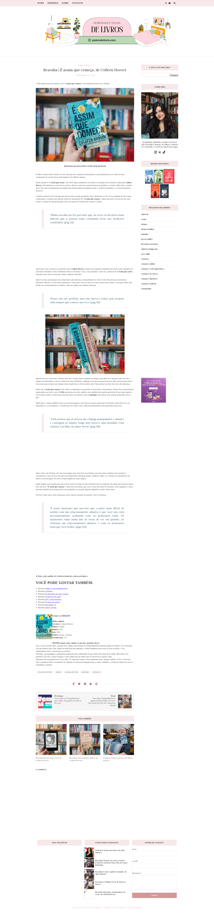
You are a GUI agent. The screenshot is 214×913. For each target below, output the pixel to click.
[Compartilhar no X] (79, 684)
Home (41, 3)
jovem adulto (147, 239)
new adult (145, 254)
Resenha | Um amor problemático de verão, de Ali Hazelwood (110, 893)
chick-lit (144, 214)
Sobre (65, 3)
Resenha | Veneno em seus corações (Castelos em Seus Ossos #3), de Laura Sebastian (111, 862)
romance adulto (148, 264)
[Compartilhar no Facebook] (74, 684)
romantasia (146, 288)
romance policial (148, 283)
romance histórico (149, 279)
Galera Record (71, 672)
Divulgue (77, 3)
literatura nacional (149, 244)
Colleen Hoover (85, 65)
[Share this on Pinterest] (85, 684)
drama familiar (147, 229)
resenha (85, 672)
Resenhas (53, 3)
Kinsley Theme (102, 908)
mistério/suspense (149, 249)
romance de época (149, 274)
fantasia (144, 234)
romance (96, 672)
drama (58, 672)
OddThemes (135, 908)
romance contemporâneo (152, 269)
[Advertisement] (159, 334)
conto (143, 219)
